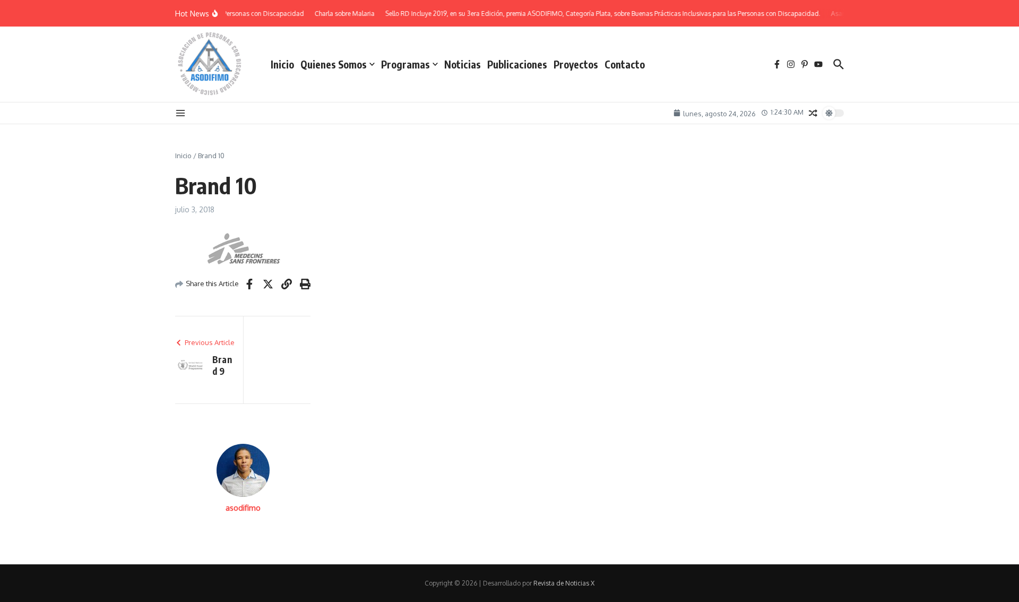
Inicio (282, 64)
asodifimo (243, 508)
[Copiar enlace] (286, 284)
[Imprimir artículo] (305, 284)
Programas (405, 64)
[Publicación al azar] (813, 113)
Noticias (462, 64)
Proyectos (576, 64)
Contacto (625, 64)
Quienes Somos (333, 64)
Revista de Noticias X (563, 583)
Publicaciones (517, 64)
